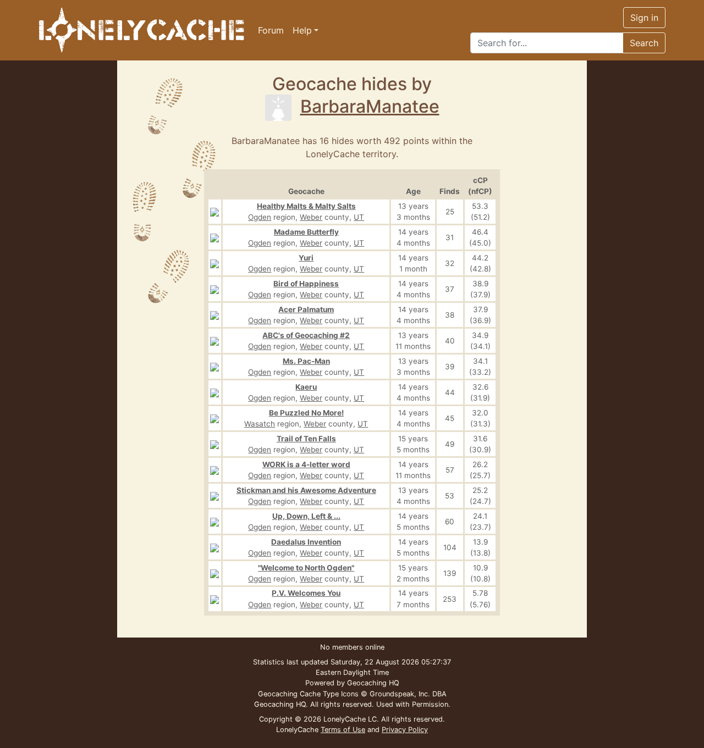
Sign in (644, 17)
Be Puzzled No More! (306, 412)
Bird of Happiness (306, 283)
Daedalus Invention (306, 542)
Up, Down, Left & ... (306, 516)
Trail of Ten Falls (306, 438)
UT (359, 217)
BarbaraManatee (369, 106)
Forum (271, 30)
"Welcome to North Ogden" (306, 567)
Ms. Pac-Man (306, 361)
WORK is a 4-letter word (306, 464)
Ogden (259, 217)
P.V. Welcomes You (306, 593)
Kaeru (306, 387)
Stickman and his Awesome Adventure (306, 490)
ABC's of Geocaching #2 (306, 335)
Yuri (306, 257)
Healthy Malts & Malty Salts (306, 206)
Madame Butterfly (306, 232)
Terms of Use (343, 729)
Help (302, 30)
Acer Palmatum (306, 309)
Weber (311, 217)
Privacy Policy (405, 729)
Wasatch (259, 423)
